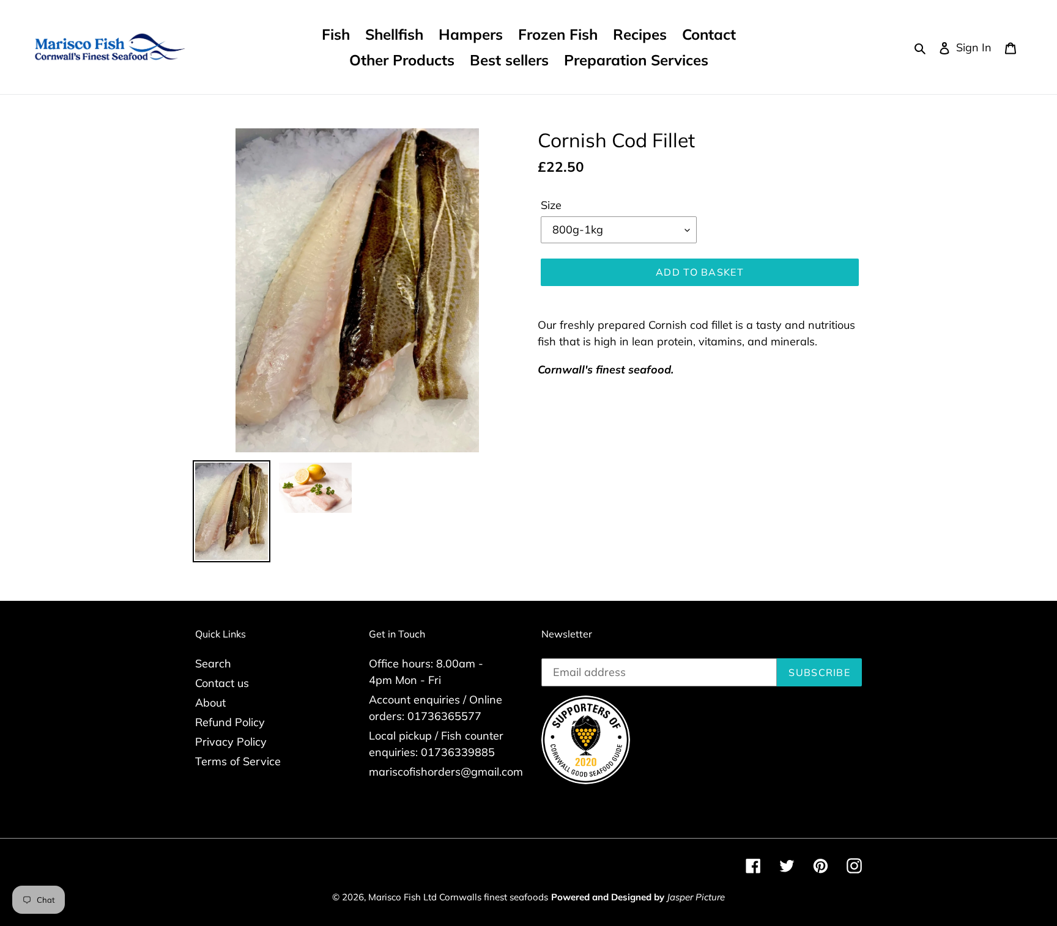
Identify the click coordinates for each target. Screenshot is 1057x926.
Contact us (222, 683)
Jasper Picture (696, 897)
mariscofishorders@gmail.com (446, 772)
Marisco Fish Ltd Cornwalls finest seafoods (458, 897)
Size (551, 205)
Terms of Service (238, 761)
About (210, 703)
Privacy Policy (231, 742)
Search (213, 663)
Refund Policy (230, 722)
